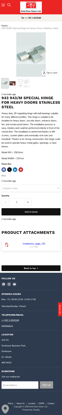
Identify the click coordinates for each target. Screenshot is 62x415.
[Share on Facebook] (4, 169)
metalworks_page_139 (34, 243)
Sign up (46, 384)
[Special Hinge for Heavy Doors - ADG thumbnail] (12, 83)
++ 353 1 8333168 (10, 320)
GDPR (41, 403)
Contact (51, 403)
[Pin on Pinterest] (21, 169)
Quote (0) (60, 309)
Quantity (5, 196)
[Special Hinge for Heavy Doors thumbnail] (5, 83)
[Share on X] (9, 169)
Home (5, 25)
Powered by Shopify (31, 410)
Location (31, 403)
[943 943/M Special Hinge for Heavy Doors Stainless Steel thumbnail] (23, 83)
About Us (21, 403)
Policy (10, 403)
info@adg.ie (7, 326)
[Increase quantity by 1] (28, 202)
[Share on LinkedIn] (15, 169)
